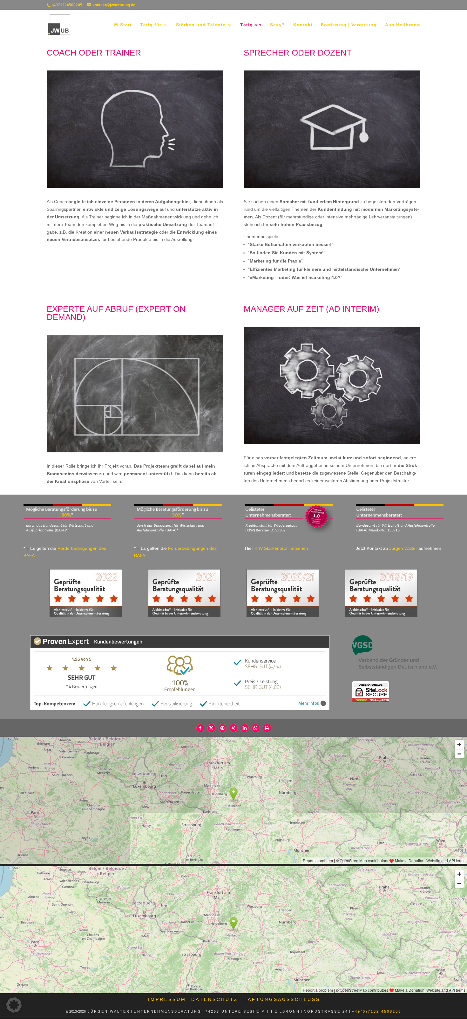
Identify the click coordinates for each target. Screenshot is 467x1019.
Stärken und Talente (201, 25)
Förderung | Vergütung (349, 25)
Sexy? (277, 25)
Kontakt (303, 25)
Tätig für (150, 25)
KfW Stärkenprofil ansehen (281, 548)
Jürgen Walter (403, 548)
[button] (200, 728)
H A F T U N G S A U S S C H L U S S (281, 999)
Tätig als (251, 25)
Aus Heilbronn (402, 25)
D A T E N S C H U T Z (214, 999)
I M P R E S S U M (166, 999)
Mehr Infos (308, 703)
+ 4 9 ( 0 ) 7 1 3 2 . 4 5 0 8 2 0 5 (376, 1011)
